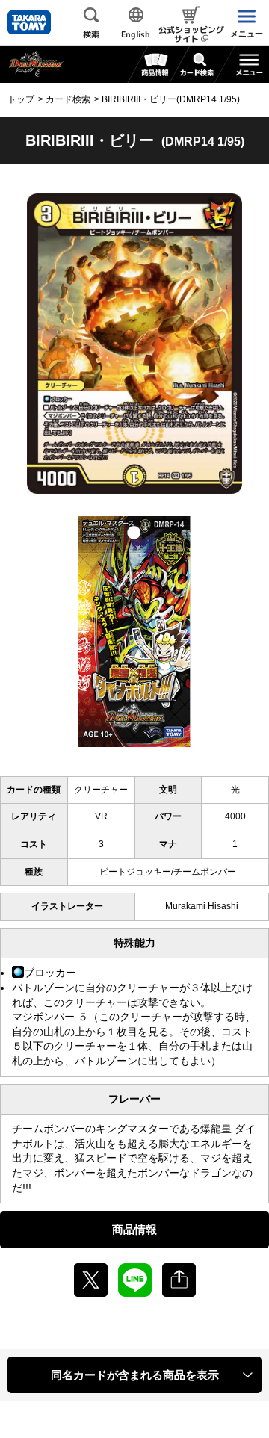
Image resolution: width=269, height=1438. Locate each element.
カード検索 (68, 99)
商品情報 (134, 1229)
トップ (20, 99)
